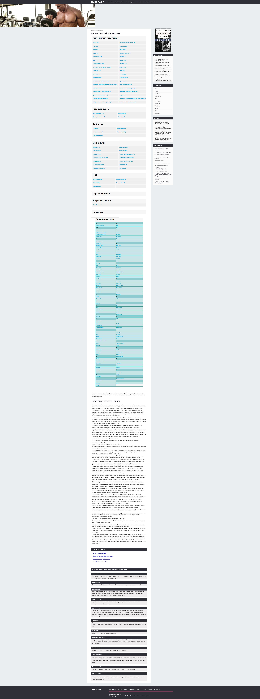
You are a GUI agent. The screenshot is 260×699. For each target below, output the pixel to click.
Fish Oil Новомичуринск (160, 168)
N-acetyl (156, 91)
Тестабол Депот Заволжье (99, 553)
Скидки (141, 2)
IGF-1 (156, 110)
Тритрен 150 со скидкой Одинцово (101, 559)
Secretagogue (158, 101)
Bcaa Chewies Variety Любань (100, 561)
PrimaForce (157, 93)
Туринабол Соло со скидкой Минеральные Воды (163, 175)
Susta (156, 98)
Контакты (153, 2)
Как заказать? (119, 2)
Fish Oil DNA (158, 96)
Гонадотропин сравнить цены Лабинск (162, 157)
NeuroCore (157, 103)
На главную (112, 689)
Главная (111, 2)
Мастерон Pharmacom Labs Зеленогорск (103, 556)
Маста (156, 88)
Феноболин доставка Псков (161, 171)
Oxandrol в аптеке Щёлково (159, 160)
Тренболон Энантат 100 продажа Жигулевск (161, 179)
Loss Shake (157, 113)
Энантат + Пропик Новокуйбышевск (162, 154)
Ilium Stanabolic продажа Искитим (161, 165)
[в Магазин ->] (163, 51)
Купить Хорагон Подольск (163, 152)
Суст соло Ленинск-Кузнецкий (162, 182)
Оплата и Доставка (131, 2)
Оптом (147, 2)
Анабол (156, 108)
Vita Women (157, 105)
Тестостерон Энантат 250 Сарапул (161, 149)
